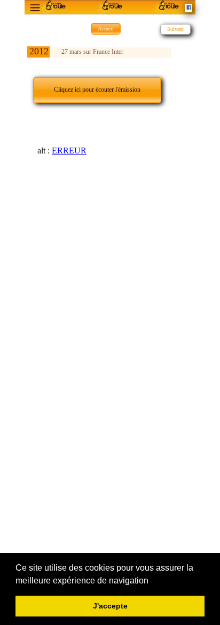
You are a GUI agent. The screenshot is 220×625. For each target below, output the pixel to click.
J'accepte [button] (110, 606)
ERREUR (69, 150)
